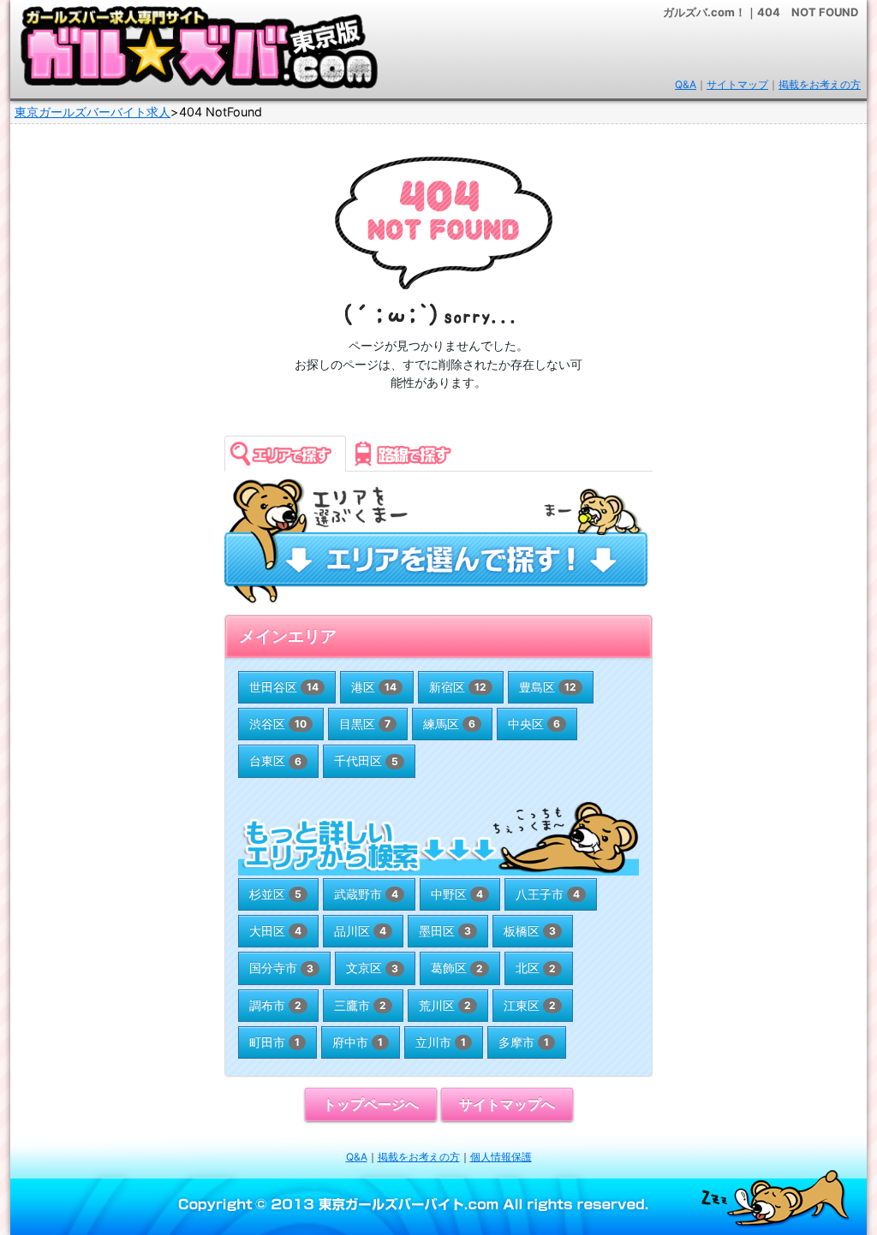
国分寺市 (281, 967)
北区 (536, 967)
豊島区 (547, 687)
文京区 (372, 967)
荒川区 (445, 1005)
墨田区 (445, 930)
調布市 (275, 1005)
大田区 (275, 930)
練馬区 (449, 723)
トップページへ (371, 1104)
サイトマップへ (507, 1104)
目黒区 (365, 723)
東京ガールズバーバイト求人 (92, 111)
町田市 (274, 1042)
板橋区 (530, 930)
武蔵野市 (366, 894)
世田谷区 (284, 687)
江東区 (530, 1005)
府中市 (357, 1042)
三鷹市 (360, 1005)
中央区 (534, 723)
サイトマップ (737, 84)
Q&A (685, 84)
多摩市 (523, 1042)
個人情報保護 (501, 1156)
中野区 (457, 894)
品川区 (360, 930)
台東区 (275, 760)
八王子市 (548, 894)
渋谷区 (278, 723)
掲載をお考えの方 (820, 84)
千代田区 (366, 760)
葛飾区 (457, 967)
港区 (374, 687)
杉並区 (275, 894)
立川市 (440, 1042)
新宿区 (457, 687)
